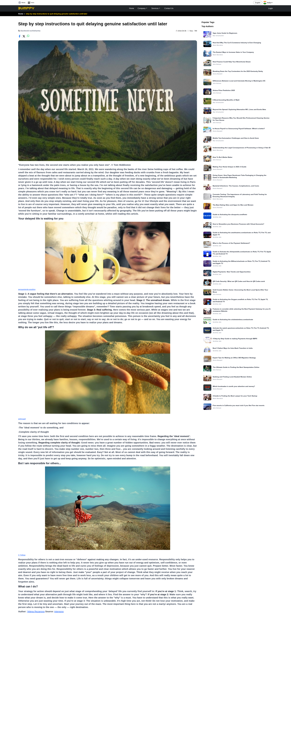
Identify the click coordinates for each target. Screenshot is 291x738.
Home (20, 14)
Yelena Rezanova (36, 611)
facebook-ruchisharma (30, 31)
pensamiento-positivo (26, 289)
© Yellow (21, 555)
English (257, 3)
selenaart (22, 419)
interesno (59, 611)
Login (270, 8)
